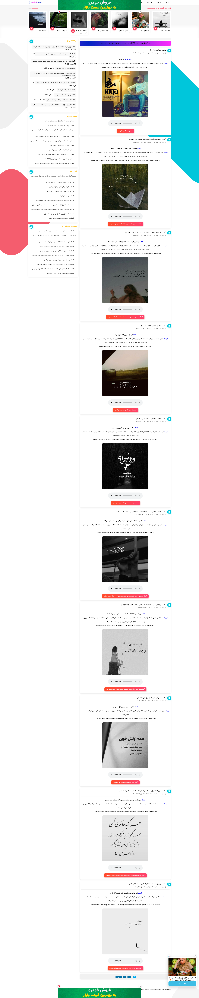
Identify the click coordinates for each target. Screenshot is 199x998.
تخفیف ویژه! (182, 984)
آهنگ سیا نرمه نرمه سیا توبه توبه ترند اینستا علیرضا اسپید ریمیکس (53, 61)
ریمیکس (149, 2)
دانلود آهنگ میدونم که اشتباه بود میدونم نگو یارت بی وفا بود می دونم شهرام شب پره (54, 74)
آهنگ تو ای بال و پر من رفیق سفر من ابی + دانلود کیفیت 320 (56, 83)
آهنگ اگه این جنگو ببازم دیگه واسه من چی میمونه (147, 139)
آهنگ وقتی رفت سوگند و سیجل (65, 95)
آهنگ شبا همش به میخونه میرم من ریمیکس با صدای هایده (56, 54)
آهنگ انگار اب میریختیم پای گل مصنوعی (151, 697)
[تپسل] (59, 986)
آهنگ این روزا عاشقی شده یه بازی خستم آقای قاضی (147, 884)
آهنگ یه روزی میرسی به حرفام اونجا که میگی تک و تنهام (145, 232)
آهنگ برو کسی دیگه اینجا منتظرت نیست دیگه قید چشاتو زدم (143, 604)
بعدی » (119, 977)
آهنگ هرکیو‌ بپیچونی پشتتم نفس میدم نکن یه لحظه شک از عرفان (54, 105)
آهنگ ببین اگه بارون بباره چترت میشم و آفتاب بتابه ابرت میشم (143, 791)
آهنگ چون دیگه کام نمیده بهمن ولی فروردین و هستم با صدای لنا (54, 47)
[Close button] (195, 956)
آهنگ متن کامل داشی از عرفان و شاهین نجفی (61, 100)
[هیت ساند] (35, 2)
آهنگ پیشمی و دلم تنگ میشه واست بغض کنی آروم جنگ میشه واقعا (141, 511)
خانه (167, 2)
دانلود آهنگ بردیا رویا (158, 50)
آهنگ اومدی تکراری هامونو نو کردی (153, 325)
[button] (35, 8)
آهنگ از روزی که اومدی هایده (65, 68)
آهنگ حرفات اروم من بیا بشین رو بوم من (151, 418)
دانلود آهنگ (159, 2)
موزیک (166, 63)
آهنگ (139, 149)
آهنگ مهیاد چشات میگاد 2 (66, 90)
